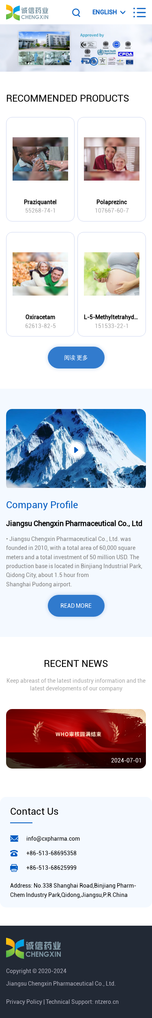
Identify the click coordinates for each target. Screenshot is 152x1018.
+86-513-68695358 (51, 853)
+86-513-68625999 (51, 868)
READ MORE (76, 606)
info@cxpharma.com (53, 838)
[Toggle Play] (76, 450)
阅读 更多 (76, 357)
